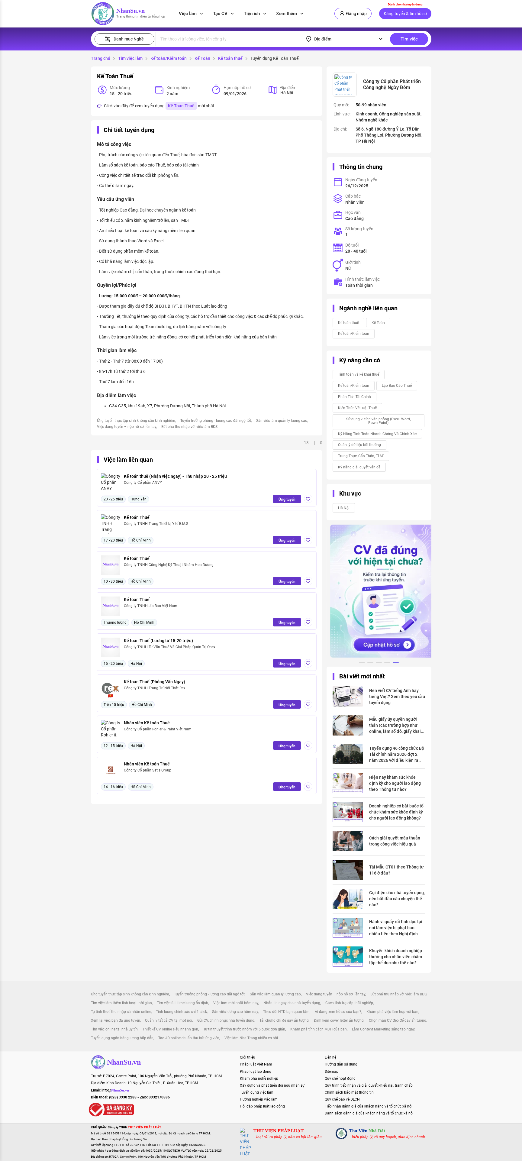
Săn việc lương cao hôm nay (235, 1012)
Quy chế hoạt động (340, 1078)
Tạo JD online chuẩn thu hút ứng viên (188, 1038)
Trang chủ (100, 58)
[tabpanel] (379, 591)
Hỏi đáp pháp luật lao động (262, 1106)
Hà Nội (344, 508)
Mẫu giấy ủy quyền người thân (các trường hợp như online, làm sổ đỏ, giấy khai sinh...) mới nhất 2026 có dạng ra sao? (395, 725)
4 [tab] (387, 663)
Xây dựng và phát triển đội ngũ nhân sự (272, 1085)
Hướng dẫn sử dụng (341, 1064)
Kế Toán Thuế (181, 105)
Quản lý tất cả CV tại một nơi (168, 1020)
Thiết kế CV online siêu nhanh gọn (170, 1029)
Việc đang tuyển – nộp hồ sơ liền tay (126, 427)
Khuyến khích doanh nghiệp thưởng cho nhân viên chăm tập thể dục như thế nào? (395, 956)
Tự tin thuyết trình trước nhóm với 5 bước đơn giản (244, 1029)
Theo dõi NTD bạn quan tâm (286, 1012)
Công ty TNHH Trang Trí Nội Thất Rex (154, 688)
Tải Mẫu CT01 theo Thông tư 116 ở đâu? (396, 870)
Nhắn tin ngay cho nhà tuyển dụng (291, 1003)
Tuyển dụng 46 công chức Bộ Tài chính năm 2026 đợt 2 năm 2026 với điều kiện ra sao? (396, 754)
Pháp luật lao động (255, 1071)
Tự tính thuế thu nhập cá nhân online (121, 1012)
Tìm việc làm (130, 58)
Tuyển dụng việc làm (256, 1092)
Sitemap (331, 1071)
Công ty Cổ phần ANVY (143, 482)
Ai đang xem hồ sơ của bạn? (338, 1012)
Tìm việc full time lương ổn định (182, 1003)
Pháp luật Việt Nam (256, 1064)
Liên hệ (330, 1057)
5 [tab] (396, 663)
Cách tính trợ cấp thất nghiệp (349, 1003)
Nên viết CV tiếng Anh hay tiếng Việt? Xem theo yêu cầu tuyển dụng (397, 696)
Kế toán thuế (230, 58)
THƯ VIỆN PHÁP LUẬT (278, 1130)
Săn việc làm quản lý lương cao (281, 421)
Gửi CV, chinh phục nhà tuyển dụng (225, 1020)
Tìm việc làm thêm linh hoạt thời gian (121, 1003)
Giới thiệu (247, 1057)
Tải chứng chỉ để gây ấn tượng (284, 1020)
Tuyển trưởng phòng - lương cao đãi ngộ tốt (215, 421)
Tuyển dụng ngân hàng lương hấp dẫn (122, 1038)
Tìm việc (409, 39)
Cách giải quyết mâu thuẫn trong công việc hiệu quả (394, 841)
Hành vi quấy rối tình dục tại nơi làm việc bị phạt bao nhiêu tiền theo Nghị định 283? (395, 928)
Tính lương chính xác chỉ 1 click (181, 1012)
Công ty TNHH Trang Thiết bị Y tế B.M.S (156, 524)
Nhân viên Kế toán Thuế (147, 722)
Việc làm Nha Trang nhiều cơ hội (251, 1038)
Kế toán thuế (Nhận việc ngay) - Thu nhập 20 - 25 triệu (175, 476)
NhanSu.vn (130, 11)
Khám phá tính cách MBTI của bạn (318, 1029)
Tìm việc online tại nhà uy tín (114, 1029)
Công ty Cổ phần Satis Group (147, 770)
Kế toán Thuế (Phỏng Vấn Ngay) (154, 681)
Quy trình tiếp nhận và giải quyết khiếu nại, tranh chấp (369, 1085)
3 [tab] (379, 663)
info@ (115, 1090)
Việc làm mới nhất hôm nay (235, 1003)
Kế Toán (202, 58)
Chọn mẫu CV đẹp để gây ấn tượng (397, 1020)
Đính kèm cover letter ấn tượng (339, 1020)
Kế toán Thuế (137, 517)
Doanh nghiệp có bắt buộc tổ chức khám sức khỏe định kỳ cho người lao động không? (396, 812)
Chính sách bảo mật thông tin (349, 1092)
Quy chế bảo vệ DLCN (342, 1099)
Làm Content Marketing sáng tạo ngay (383, 1029)
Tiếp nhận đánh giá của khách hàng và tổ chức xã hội (368, 1106)
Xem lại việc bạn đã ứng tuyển (115, 1020)
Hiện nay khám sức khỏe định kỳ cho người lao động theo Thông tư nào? (395, 783)
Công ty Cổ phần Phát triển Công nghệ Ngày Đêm (392, 84)
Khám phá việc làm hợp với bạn (392, 1012)
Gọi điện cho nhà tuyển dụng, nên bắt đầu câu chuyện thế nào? (397, 898)
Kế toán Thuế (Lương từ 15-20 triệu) (158, 640)
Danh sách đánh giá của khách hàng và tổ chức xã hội (369, 1113)
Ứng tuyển (287, 499)
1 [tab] (362, 663)
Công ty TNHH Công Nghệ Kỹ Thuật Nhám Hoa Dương (169, 565)
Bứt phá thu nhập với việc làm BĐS (189, 427)
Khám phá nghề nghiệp (259, 1078)
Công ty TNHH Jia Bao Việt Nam (150, 606)
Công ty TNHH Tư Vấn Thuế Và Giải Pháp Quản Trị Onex (169, 647)
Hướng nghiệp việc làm (259, 1099)
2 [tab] (370, 663)
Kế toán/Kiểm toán (168, 58)
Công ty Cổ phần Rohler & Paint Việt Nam (158, 729)
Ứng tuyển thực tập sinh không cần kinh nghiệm (136, 421)
